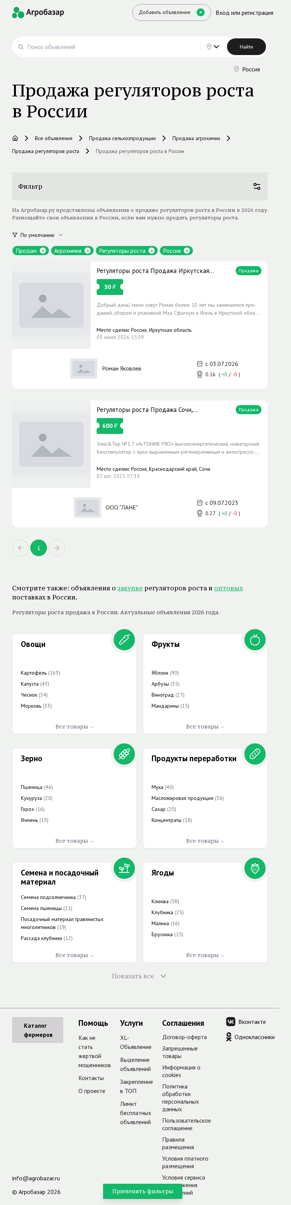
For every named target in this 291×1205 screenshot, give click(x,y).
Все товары (71, 726)
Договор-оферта (184, 1037)
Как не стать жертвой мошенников (94, 1051)
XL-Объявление (136, 1042)
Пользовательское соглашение (186, 1124)
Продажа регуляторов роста (45, 151)
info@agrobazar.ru (36, 1178)
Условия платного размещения (185, 1162)
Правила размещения (178, 1143)
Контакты (91, 1078)
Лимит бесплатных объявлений (135, 1113)
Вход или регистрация (244, 12)
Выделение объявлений (135, 1064)
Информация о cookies (181, 1071)
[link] (140, 325)
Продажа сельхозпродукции (122, 138)
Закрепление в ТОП (136, 1086)
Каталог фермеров (38, 1030)
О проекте (91, 1091)
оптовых (228, 588)
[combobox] (46, 235)
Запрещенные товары (180, 1052)
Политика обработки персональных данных (180, 1097)
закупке (130, 588)
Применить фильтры (142, 1191)
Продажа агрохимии (196, 138)
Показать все (133, 976)
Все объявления (53, 138)
